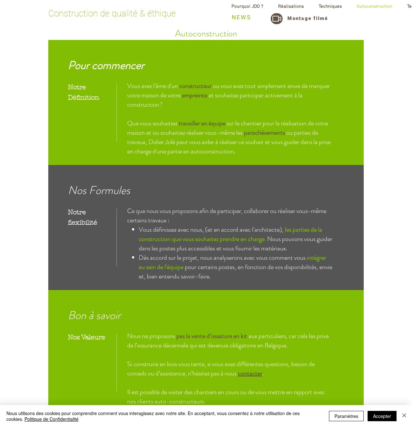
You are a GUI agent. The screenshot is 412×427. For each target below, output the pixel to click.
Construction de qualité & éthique (112, 13)
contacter (250, 373)
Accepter (382, 416)
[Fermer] (404, 416)
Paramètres (346, 416)
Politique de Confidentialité (51, 419)
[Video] (277, 18)
